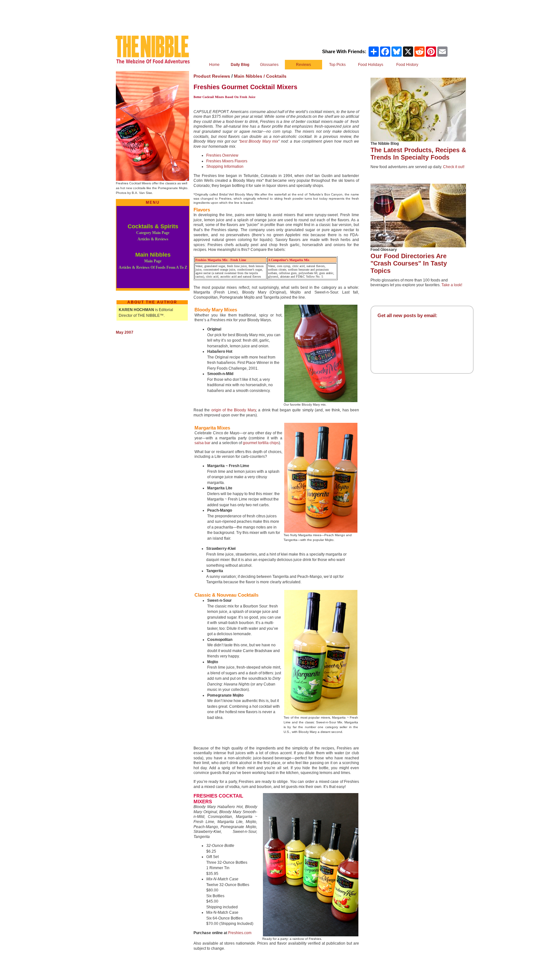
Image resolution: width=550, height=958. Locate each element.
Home (214, 64)
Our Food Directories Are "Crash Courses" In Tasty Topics (408, 263)
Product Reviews (212, 76)
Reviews (303, 64)
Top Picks (337, 64)
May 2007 (124, 332)
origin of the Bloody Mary (233, 410)
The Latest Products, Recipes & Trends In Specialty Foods (418, 153)
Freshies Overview (222, 155)
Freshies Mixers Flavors (226, 161)
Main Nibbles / (250, 76)
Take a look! (451, 285)
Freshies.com (239, 933)
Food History (407, 64)
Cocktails (276, 76)
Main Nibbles (153, 261)
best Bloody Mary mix (259, 141)
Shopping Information (224, 166)
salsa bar (202, 443)
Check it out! (453, 167)
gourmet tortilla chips (261, 443)
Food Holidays (370, 64)
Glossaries (269, 64)
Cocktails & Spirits (153, 232)
